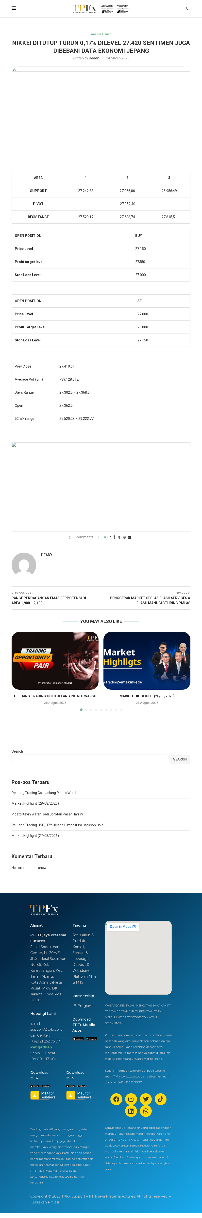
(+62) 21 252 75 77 (45, 1041)
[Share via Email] (129, 537)
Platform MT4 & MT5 (84, 979)
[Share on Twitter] (119, 537)
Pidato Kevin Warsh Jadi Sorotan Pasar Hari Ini (47, 814)
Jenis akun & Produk (83, 938)
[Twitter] (146, 1099)
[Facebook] (116, 1099)
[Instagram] (131, 1099)
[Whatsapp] (146, 1111)
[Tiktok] (161, 1099)
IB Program (82, 1006)
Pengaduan (41, 1047)
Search (17, 751)
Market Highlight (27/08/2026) (35, 836)
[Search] (187, 9)
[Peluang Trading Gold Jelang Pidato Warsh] (55, 661)
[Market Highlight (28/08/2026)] (146, 661)
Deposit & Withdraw (80, 967)
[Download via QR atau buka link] (78, 1039)
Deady (94, 58)
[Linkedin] (131, 1111)
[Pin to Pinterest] (124, 537)
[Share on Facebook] (114, 537)
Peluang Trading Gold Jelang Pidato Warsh (55, 696)
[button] (18, 671)
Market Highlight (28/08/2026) (147, 696)
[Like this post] (109, 537)
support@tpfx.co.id (46, 1029)
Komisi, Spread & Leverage (80, 953)
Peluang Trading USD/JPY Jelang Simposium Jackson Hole (57, 825)
